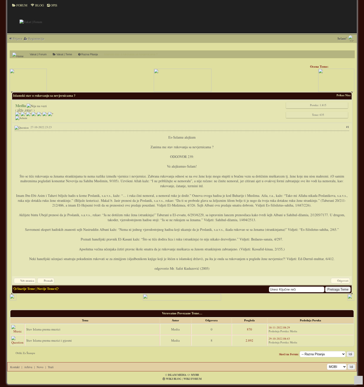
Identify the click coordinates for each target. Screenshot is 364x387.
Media (175, 329)
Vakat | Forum (38, 54)
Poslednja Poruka (278, 331)
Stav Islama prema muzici (43, 329)
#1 (347, 127)
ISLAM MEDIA (177, 375)
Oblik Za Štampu (25, 353)
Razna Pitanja (89, 54)
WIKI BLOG (174, 379)
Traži (50, 367)
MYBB (195, 375)
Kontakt (15, 367)
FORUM (21, 5)
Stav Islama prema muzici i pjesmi (49, 340)
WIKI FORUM (192, 379)
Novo (40, 367)
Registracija (35, 38)
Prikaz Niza (344, 95)
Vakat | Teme (64, 54)
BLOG (39, 5)
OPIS (53, 5)
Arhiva (28, 367)
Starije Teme (26, 289)
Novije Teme (46, 289)
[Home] (19, 54)
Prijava (17, 38)
